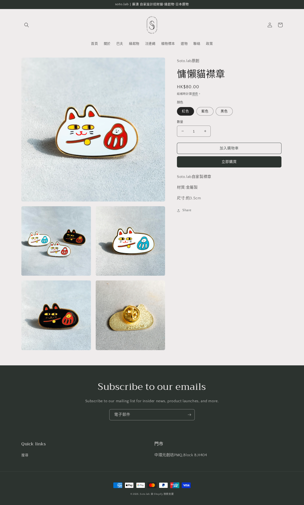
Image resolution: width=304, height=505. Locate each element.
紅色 (185, 111)
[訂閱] (189, 414)
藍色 (205, 111)
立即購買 (229, 162)
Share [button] (186, 210)
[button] (26, 25)
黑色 (224, 111)
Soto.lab (145, 494)
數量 (180, 121)
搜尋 (24, 455)
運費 (195, 93)
